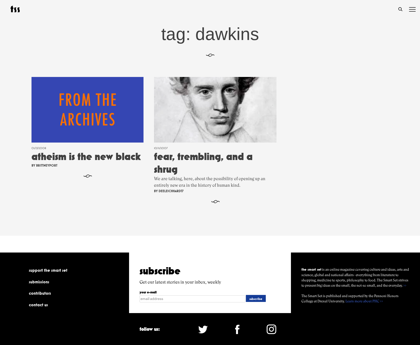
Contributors (40, 293)
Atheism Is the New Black (86, 156)
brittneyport (46, 165)
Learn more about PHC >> (364, 301)
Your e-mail (148, 292)
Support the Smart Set (48, 270)
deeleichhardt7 (171, 191)
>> (404, 285)
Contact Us (38, 305)
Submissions (39, 282)
